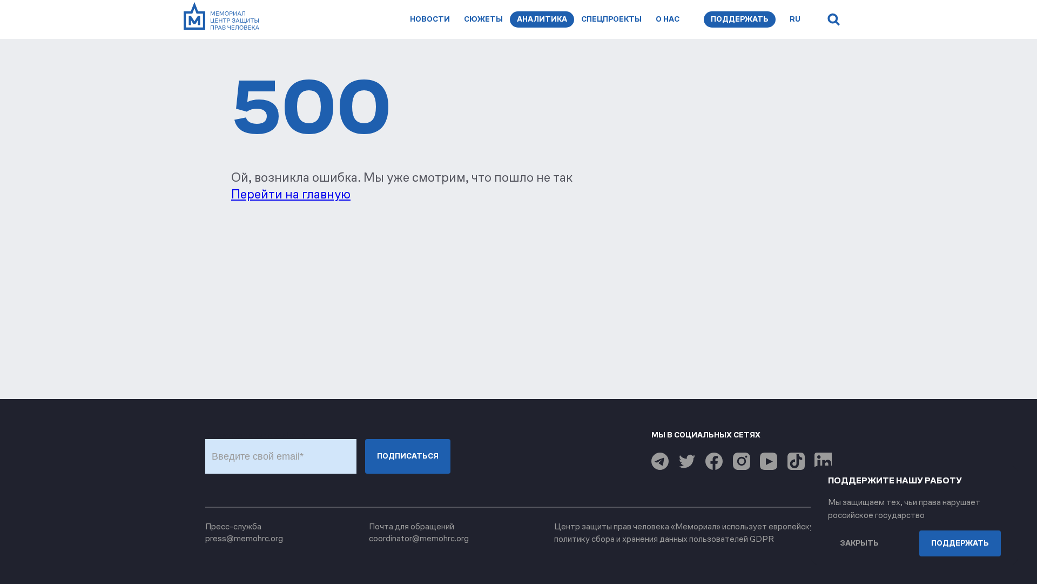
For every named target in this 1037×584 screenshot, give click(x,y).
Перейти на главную (291, 194)
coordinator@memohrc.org (419, 538)
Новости (430, 19)
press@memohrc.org (244, 538)
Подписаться (408, 456)
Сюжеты (483, 19)
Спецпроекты (611, 19)
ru (795, 19)
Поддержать (740, 19)
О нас (667, 19)
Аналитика (542, 19)
